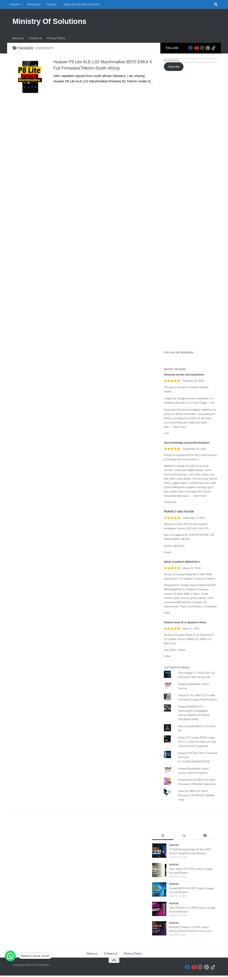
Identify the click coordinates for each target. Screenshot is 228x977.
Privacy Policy (56, 38)
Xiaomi (51, 4)
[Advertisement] (190, 138)
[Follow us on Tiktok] (213, 48)
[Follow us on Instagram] (202, 48)
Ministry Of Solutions (49, 21)
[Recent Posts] (162, 836)
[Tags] (205, 836)
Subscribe (174, 66)
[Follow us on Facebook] (190, 48)
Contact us (35, 38)
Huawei (14, 4)
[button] (10, 956)
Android (174, 845)
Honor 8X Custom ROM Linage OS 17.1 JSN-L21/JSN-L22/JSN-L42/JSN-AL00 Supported (197, 742)
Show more (179, 426)
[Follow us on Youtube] (196, 48)
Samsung (33, 4)
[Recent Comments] (184, 836)
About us (18, 38)
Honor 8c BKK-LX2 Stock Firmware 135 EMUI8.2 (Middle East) (196, 795)
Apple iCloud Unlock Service (81, 4)
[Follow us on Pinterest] (208, 48)
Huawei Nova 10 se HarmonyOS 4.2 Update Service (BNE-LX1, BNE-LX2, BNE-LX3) (189, 639)
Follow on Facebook (178, 352)
